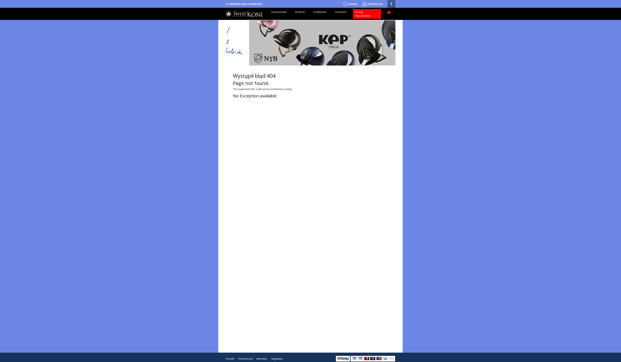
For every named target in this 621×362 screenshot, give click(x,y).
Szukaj (352, 3)
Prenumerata (245, 358)
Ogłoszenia (278, 12)
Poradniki (320, 12)
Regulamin (277, 358)
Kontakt (341, 12)
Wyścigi (300, 12)
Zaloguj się (374, 3)
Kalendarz (261, 358)
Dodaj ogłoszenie (362, 13)
